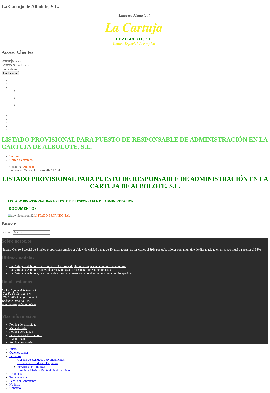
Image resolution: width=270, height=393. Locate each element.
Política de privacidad (22, 324)
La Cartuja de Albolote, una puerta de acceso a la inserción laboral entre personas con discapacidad (71, 273)
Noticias (14, 126)
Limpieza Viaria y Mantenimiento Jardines (32, 110)
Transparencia (18, 119)
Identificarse (10, 73)
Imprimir (14, 156)
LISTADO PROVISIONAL (52, 215)
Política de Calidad (21, 331)
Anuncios (15, 115)
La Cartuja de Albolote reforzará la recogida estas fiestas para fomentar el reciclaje (60, 269)
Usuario (6, 60)
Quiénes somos (18, 83)
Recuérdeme (9, 69)
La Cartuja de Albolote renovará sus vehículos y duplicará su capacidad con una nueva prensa (67, 266)
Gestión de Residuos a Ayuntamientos (31, 92)
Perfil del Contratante (22, 122)
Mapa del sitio (18, 328)
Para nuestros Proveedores (25, 335)
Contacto (15, 129)
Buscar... (7, 232)
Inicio (13, 80)
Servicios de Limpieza (31, 105)
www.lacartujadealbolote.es (19, 304)
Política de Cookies (21, 342)
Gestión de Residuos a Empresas (37, 363)
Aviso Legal (17, 338)
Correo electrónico (21, 160)
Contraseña (9, 65)
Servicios (15, 87)
